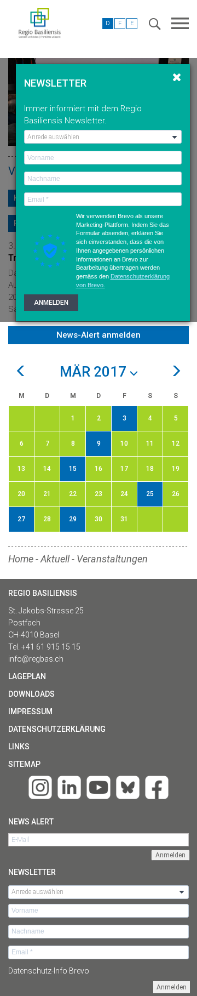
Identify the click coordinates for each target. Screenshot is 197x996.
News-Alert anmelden (98, 335)
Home (20, 559)
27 (21, 519)
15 (73, 469)
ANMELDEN (51, 302)
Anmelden (172, 987)
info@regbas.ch (35, 658)
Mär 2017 (95, 372)
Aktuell (54, 559)
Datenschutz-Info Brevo (48, 970)
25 (150, 494)
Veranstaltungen (112, 559)
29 (73, 519)
